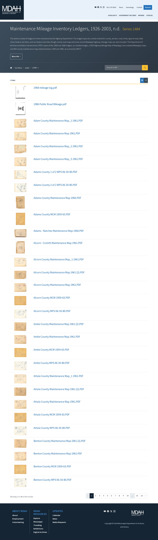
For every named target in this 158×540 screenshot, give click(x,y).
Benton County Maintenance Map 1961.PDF (58, 453)
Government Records (127, 15)
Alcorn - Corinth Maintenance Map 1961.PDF (58, 243)
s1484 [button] (34, 68)
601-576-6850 (111, 7)
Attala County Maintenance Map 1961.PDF (57, 401)
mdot (27, 68)
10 (127, 496)
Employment (18, 518)
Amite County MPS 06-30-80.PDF (52, 363)
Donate (148, 7)
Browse (141, 15)
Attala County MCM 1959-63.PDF (52, 414)
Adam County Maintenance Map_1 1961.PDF (58, 120)
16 (142, 496)
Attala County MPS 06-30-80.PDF (52, 428)
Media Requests (59, 522)
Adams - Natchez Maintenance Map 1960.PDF (59, 230)
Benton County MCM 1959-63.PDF (52, 466)
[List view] (146, 80)
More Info (16, 56)
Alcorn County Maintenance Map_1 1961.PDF (59, 259)
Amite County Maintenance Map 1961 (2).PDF (59, 324)
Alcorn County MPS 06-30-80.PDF (52, 311)
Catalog (149, 15)
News (121, 7)
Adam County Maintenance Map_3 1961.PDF (58, 159)
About (15, 515)
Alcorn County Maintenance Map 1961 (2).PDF (59, 272)
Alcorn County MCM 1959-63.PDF (52, 297)
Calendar (56, 515)
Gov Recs (18, 68)
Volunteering (18, 522)
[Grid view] (142, 80)
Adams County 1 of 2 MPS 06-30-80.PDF (55, 172)
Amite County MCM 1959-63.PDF (51, 349)
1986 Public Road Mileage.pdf (50, 104)
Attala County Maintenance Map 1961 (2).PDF (59, 389)
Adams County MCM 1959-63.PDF (52, 214)
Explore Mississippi (37, 520)
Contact (139, 7)
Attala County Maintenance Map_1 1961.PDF (58, 376)
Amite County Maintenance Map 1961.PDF (57, 336)
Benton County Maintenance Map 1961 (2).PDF (60, 441)
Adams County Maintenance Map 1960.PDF (57, 198)
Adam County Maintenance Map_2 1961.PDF (58, 146)
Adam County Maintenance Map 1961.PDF (57, 133)
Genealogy (130, 7)
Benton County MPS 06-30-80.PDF (52, 479)
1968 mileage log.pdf (45, 87)
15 (137, 496)
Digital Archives (40, 532)
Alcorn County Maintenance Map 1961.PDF (57, 284)
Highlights (112, 15)
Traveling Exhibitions (38, 527)
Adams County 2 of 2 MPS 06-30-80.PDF (55, 185)
